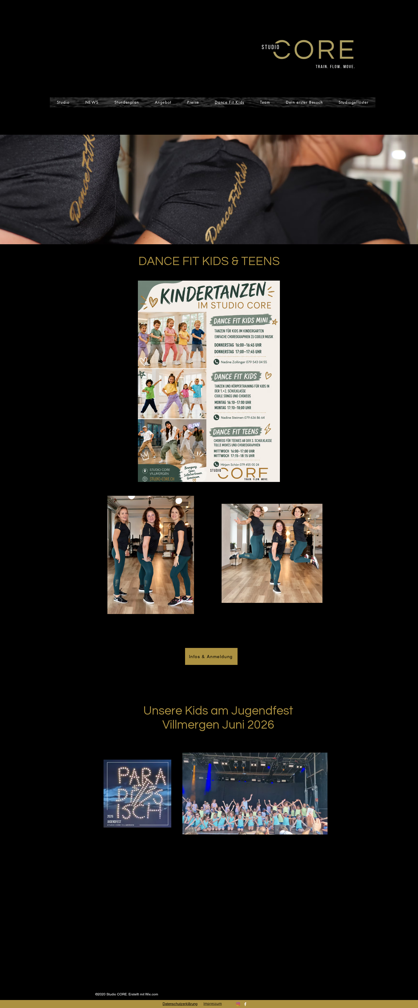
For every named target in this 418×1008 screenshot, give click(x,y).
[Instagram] (238, 1004)
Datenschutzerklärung (180, 1004)
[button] (91, 102)
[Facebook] (245, 1004)
